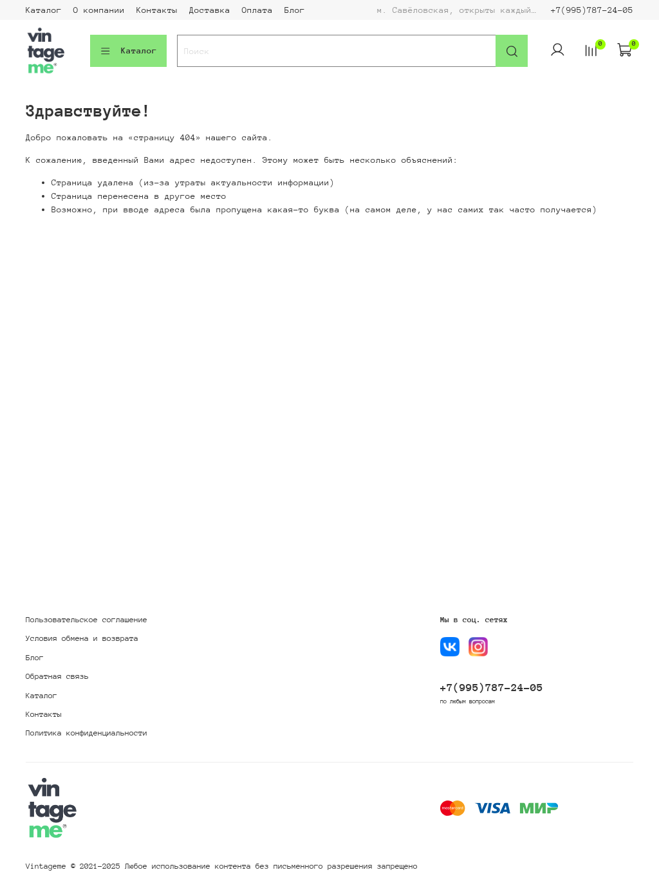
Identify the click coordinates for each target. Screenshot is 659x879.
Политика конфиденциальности (86, 732)
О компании (99, 10)
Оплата (257, 10)
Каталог (44, 10)
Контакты (157, 10)
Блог (294, 10)
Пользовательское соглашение (86, 619)
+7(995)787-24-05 (592, 10)
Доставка (209, 10)
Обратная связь (57, 676)
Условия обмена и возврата (82, 638)
